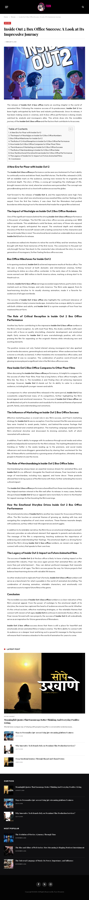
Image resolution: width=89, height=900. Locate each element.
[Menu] (6, 7)
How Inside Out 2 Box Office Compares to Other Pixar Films (35, 144)
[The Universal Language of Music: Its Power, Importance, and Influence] (8, 864)
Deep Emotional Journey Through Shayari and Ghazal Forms (40, 759)
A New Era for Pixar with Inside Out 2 (25, 132)
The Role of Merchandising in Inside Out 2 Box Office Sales (34, 150)
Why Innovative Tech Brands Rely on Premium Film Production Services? (45, 746)
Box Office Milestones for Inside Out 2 (26, 138)
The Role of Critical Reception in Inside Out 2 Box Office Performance (39, 141)
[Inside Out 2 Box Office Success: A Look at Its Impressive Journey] (44, 73)
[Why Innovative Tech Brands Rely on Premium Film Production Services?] (8, 749)
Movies (7, 23)
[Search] (82, 7)
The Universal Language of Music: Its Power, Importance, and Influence (44, 860)
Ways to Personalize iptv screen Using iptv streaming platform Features (44, 732)
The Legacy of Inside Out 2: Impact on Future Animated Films (36, 156)
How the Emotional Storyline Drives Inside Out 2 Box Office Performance (41, 153)
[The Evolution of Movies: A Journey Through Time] (8, 837)
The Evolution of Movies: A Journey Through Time (35, 834)
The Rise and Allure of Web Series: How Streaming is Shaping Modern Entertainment (49, 847)
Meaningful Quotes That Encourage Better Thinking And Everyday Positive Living (41, 721)
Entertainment (9, 716)
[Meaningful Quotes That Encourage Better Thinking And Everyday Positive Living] (44, 683)
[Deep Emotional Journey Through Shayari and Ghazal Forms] (8, 762)
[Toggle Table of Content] (69, 129)
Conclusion (16, 159)
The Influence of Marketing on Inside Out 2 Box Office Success (36, 147)
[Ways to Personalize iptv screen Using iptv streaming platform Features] (8, 736)
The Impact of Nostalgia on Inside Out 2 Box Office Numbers (35, 135)
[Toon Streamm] (44, 7)
